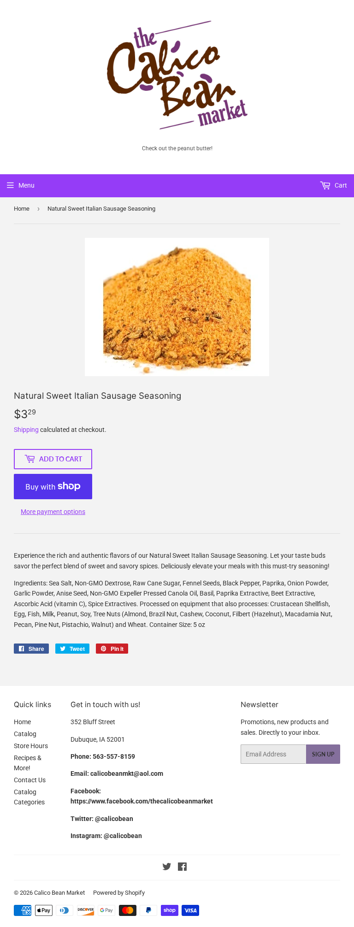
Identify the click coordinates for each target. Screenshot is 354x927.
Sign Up (323, 754)
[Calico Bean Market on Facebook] (182, 868)
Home (22, 208)
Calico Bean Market (59, 892)
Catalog (25, 734)
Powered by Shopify (119, 892)
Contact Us (30, 780)
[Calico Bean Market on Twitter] (166, 868)
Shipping (26, 429)
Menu (26, 185)
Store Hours (31, 746)
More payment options (53, 511)
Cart (340, 185)
